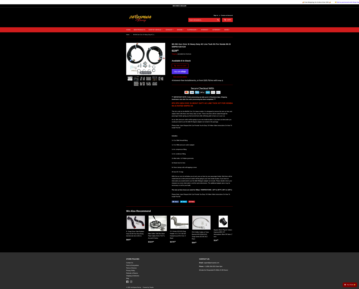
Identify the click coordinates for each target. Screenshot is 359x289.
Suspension (192, 30)
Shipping (174, 54)
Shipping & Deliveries (132, 276)
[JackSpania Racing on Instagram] (131, 282)
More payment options (180, 76)
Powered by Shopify (148, 287)
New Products (139, 30)
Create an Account (227, 15)
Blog (127, 278)
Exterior (216, 30)
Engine (180, 30)
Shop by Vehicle (154, 30)
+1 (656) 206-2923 (209, 266)
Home (128, 30)
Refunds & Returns (132, 273)
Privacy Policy (130, 270)
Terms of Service (131, 268)
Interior (204, 30)
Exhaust (169, 30)
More (226, 30)
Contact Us (129, 263)
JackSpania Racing (136, 287)
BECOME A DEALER (179, 6)
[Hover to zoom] (145, 59)
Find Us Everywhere (132, 265)
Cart (229, 20)
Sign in (216, 15)
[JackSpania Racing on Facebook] (127, 282)
